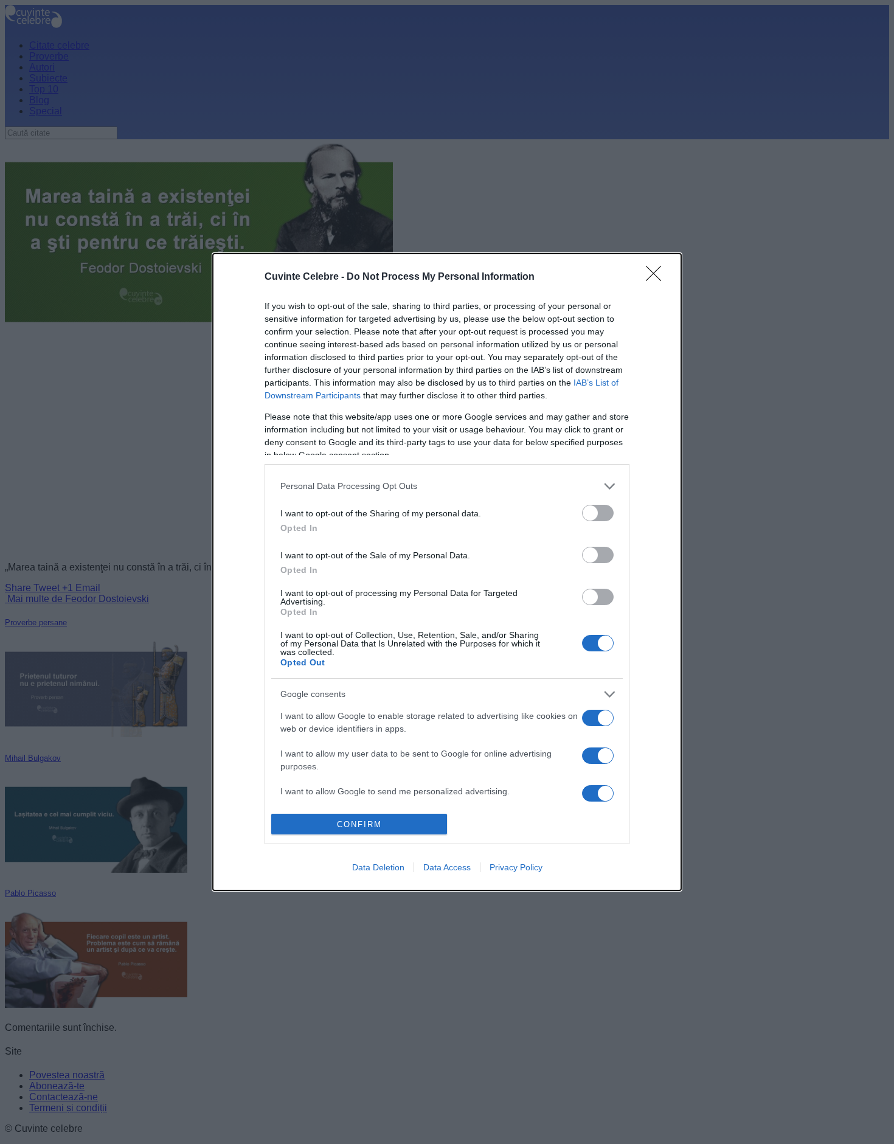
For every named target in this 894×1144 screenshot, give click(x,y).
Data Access (447, 867)
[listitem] (447, 486)
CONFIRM (359, 824)
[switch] (598, 513)
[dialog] (447, 572)
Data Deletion (378, 867)
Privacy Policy (516, 867)
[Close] (657, 277)
